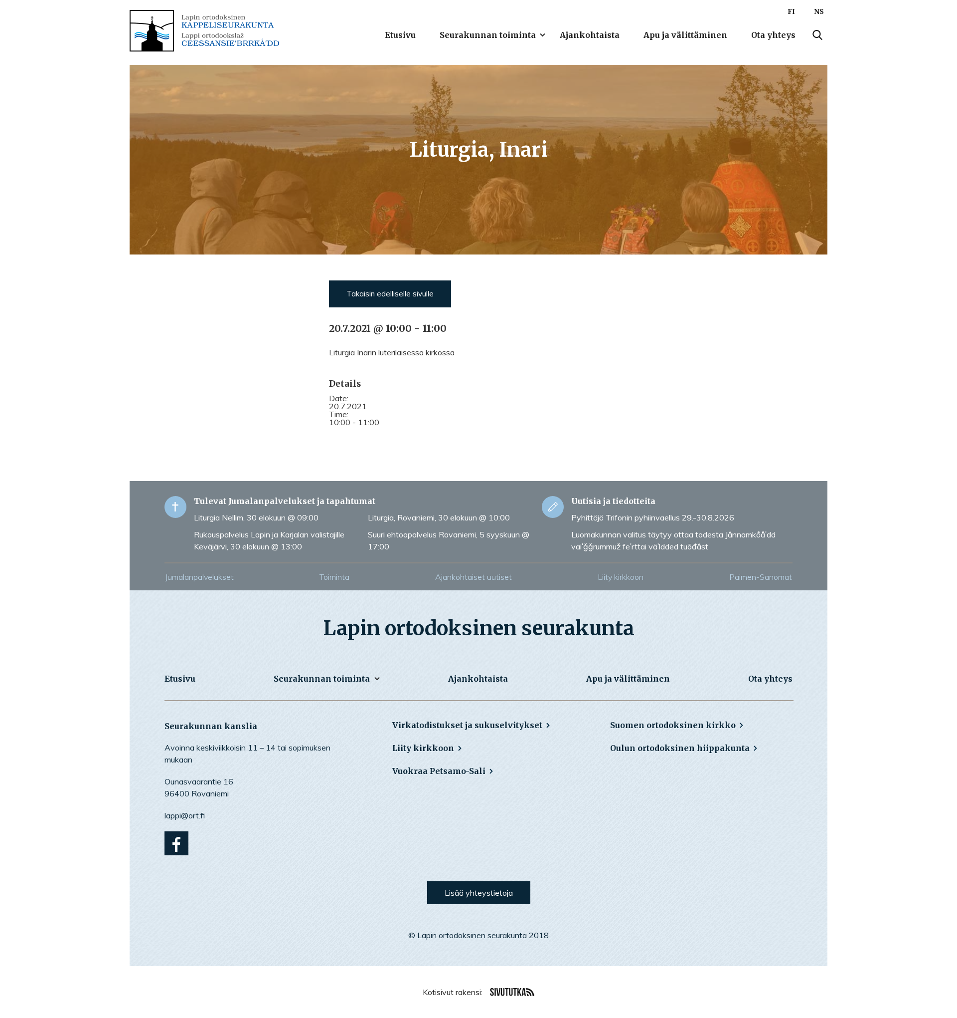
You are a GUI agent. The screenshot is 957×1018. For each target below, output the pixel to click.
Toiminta (334, 577)
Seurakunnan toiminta (488, 35)
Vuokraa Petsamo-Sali (438, 771)
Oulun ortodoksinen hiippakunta (680, 748)
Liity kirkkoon (620, 577)
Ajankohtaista (590, 35)
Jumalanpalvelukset (199, 577)
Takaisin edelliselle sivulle (390, 293)
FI (791, 11)
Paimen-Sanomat (760, 577)
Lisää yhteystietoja (479, 893)
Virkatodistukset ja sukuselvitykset (467, 725)
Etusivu (400, 35)
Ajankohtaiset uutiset (473, 577)
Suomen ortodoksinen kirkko (673, 725)
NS (819, 11)
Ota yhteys (773, 35)
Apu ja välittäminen (685, 35)
